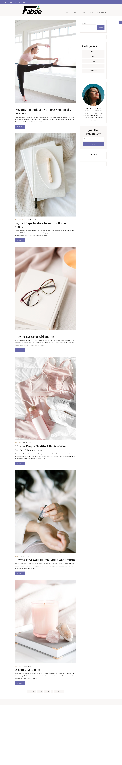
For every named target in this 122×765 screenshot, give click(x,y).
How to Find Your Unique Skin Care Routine (45, 560)
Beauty (17, 556)
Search (84, 23)
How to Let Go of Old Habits (34, 336)
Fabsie (32, 10)
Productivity (22, 219)
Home (93, 61)
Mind (16, 333)
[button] (120, 22)
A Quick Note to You (28, 670)
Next (60, 691)
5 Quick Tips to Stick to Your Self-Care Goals (41, 225)
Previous (31, 691)
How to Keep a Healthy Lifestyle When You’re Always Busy (41, 448)
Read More (20, 126)
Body (16, 106)
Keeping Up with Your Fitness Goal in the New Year (43, 111)
